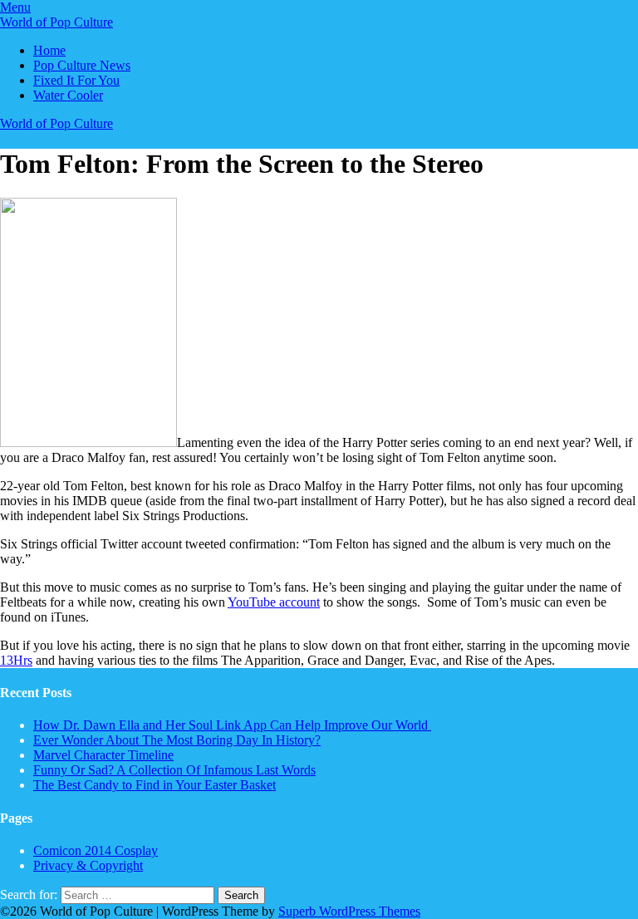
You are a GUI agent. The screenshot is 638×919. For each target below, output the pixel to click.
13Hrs (16, 660)
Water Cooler (68, 95)
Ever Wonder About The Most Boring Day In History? (177, 740)
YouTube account (274, 602)
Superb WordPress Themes (349, 911)
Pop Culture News (81, 65)
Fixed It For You (76, 80)
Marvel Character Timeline (103, 755)
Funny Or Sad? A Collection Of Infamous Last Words (174, 770)
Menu (15, 7)
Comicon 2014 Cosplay (95, 850)
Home (49, 50)
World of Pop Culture (56, 22)
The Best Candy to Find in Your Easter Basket (154, 785)
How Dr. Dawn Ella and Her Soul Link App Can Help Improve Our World (232, 725)
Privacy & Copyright (88, 865)
